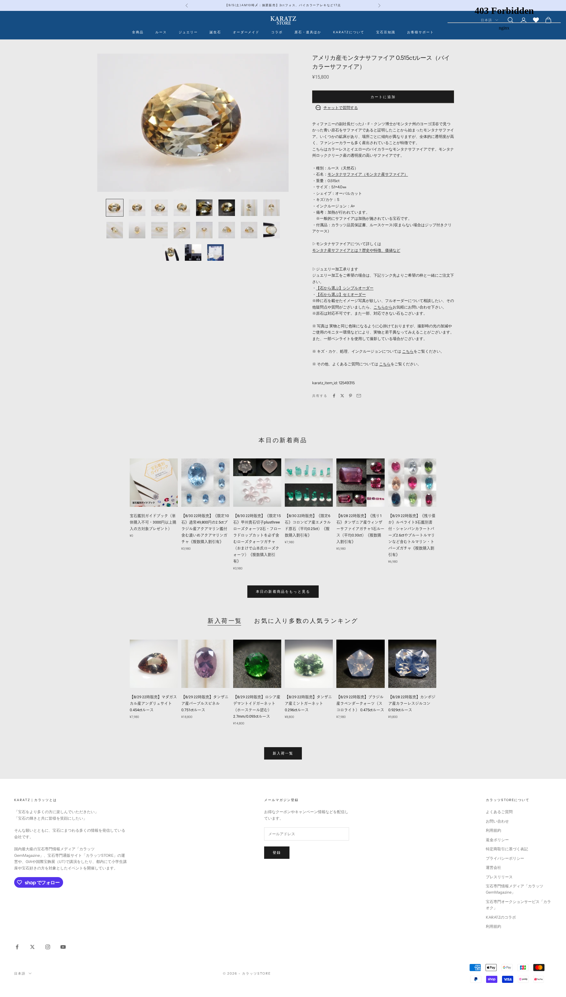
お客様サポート (420, 32)
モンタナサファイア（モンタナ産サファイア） (368, 174)
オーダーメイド (246, 32)
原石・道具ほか (307, 32)
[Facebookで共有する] (334, 395)
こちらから (383, 307)
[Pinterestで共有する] (350, 395)
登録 (277, 852)
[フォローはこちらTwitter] (32, 947)
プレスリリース (499, 876)
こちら (408, 351)
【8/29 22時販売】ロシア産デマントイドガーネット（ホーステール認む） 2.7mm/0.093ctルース (256, 707)
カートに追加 (383, 97)
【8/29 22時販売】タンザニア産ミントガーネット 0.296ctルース (308, 703)
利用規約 (493, 830)
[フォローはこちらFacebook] (17, 947)
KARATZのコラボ (501, 917)
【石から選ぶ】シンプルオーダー (345, 287)
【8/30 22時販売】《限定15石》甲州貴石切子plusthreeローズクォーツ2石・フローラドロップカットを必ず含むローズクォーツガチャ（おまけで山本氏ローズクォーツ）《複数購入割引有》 (257, 539)
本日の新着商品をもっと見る (283, 591)
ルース (161, 32)
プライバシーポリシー (505, 858)
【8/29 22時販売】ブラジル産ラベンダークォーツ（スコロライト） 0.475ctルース (360, 703)
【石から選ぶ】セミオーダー (341, 294)
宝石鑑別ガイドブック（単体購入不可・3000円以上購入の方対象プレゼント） (153, 522)
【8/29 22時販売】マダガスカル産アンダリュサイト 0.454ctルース (153, 703)
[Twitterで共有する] (342, 395)
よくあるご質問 (499, 811)
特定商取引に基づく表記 (507, 848)
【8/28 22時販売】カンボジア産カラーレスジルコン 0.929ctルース (411, 703)
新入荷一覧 (225, 620)
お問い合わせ (497, 821)
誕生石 (215, 32)
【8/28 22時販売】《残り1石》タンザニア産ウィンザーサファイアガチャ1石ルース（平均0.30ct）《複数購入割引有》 (360, 529)
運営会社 (493, 867)
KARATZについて (348, 32)
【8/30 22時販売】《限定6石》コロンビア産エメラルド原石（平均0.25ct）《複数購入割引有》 (308, 525)
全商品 (138, 32)
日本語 (20, 973)
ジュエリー (188, 32)
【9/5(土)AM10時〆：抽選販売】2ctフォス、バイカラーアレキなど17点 (283, 5)
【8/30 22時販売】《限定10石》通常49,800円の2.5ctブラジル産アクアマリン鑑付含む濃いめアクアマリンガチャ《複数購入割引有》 (205, 529)
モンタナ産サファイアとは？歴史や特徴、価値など (356, 250)
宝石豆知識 (385, 32)
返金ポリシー (497, 839)
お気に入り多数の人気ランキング (306, 620)
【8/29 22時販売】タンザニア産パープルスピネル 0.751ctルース (204, 703)
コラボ (277, 32)
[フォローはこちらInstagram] (48, 947)
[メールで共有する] (358, 395)
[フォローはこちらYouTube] (63, 947)
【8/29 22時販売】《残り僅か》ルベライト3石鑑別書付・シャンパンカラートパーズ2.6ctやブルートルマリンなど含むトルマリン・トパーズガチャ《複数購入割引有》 (411, 535)
